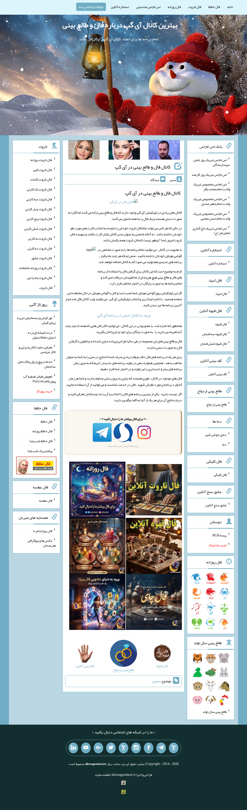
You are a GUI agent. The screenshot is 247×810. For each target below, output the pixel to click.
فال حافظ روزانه (42, 431)
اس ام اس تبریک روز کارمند (209, 174)
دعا (224, 444)
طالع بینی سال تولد (215, 711)
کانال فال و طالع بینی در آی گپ (143, 167)
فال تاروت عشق (42, 258)
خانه (230, 6)
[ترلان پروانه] (124, 151)
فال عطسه (45, 500)
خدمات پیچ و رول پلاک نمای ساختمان (37, 364)
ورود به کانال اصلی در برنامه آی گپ (123, 315)
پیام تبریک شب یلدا (39, 450)
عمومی (156, 681)
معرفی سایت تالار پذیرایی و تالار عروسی (37, 349)
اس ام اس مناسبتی (148, 6)
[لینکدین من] (73, 748)
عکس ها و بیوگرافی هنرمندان (41, 543)
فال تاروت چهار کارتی (38, 208)
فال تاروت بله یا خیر (39, 277)
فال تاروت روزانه (41, 159)
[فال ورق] (97, 603)
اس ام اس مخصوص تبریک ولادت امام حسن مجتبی (211, 216)
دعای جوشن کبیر (216, 434)
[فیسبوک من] (148, 748)
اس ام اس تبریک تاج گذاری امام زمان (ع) (211, 230)
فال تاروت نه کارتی (40, 238)
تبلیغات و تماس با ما (91, 6)
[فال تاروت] (154, 490)
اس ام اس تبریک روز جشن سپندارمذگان (211, 162)
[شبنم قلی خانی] (84, 151)
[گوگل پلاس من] (98, 748)
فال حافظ (214, 6)
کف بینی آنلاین (217, 374)
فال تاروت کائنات (41, 179)
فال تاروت (194, 6)
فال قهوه (221, 324)
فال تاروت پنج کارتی (39, 218)
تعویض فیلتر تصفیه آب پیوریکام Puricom (39, 379)
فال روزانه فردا (42, 530)
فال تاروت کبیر (42, 169)
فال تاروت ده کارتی (39, 248)
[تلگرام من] (161, 748)
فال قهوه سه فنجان (214, 333)
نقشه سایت (102, 774)
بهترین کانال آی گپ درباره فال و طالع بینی (119, 25)
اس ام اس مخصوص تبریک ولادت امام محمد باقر (211, 186)
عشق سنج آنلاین (216, 504)
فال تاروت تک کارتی (39, 189)
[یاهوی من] (173, 748)
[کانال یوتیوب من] (86, 748)
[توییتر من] (111, 748)
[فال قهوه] (154, 547)
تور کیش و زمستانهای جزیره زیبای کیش (36, 320)
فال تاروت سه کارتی (39, 199)
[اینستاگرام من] (136, 748)
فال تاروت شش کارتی (38, 228)
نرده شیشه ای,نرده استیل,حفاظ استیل (42, 335)
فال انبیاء (221, 293)
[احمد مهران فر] (164, 151)
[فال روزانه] (97, 490)
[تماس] (123, 748)
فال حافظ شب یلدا (40, 441)
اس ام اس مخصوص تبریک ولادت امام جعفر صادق (211, 201)
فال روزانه (174, 6)
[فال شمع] (97, 547)
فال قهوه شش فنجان (213, 343)
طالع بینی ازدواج (216, 404)
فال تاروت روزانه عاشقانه (35, 267)
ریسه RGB (220, 535)
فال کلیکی (220, 474)
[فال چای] (154, 603)
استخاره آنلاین (120, 6)
